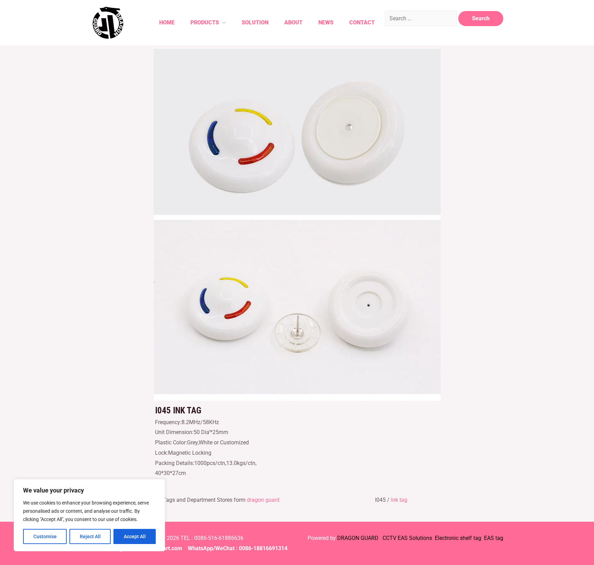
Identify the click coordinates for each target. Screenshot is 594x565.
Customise (45, 536)
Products (204, 22)
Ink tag (399, 500)
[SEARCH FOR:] (421, 18)
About (293, 22)
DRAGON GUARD (358, 538)
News (325, 22)
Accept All (135, 536)
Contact (362, 22)
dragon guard (263, 500)
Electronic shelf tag (458, 538)
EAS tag (493, 538)
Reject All (90, 536)
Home (167, 22)
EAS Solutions (415, 538)
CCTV (389, 538)
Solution (255, 22)
